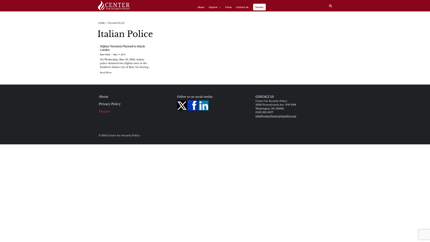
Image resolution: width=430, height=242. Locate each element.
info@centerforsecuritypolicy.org (275, 116)
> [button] (330, 6)
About (201, 7)
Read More (106, 72)
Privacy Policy (110, 104)
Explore (213, 7)
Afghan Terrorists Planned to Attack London (122, 48)
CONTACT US (264, 96)
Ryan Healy (105, 54)
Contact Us (242, 7)
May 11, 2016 (119, 54)
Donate (259, 7)
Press (228, 7)
